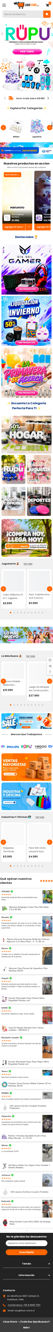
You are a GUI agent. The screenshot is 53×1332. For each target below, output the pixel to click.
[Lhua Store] (16, 127)
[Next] (49, 127)
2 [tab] (28, 88)
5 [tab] (24, 612)
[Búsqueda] (47, 14)
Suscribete (26, 1252)
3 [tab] (17, 612)
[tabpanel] (26, 55)
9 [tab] (39, 612)
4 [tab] (21, 612)
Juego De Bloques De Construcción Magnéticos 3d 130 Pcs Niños (39, 688)
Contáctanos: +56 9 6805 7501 (24, 1305)
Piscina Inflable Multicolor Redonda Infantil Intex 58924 (12, 683)
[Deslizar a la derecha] (48, 98)
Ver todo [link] (30, 656)
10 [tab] (42, 612)
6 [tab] (28, 612)
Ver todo (28, 564)
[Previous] (3, 127)
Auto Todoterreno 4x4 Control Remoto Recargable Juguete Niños (39, 596)
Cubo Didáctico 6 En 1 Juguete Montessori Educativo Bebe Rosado (13, 596)
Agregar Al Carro (14, 226)
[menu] (4, 5)
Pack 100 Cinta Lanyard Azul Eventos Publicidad (37, 849)
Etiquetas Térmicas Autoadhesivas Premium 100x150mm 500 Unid (12, 849)
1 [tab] (25, 88)
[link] (26, 98)
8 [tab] (35, 612)
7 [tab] (32, 612)
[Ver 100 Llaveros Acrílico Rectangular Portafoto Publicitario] (28, 227)
